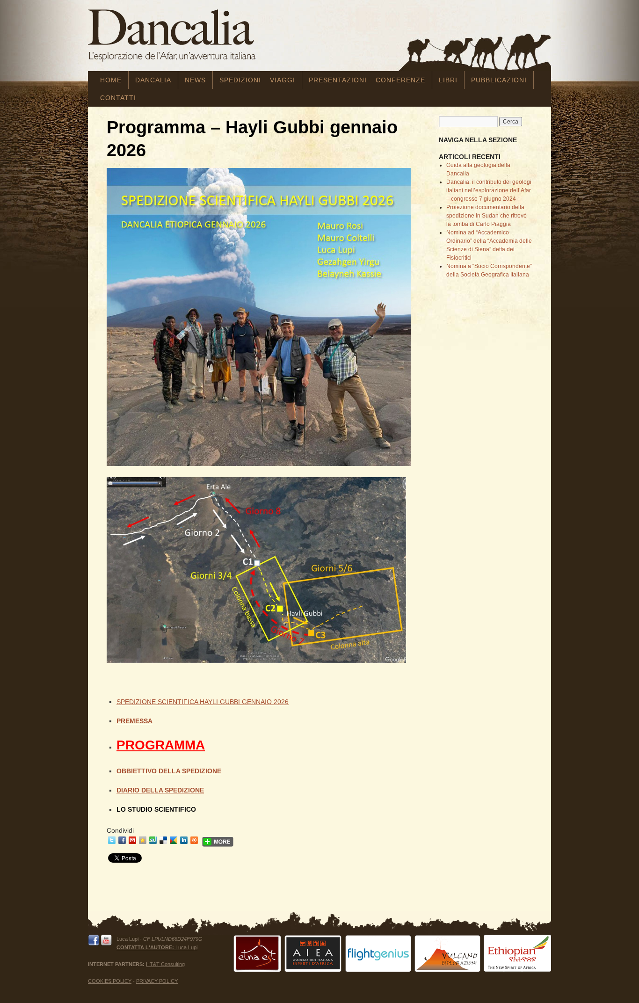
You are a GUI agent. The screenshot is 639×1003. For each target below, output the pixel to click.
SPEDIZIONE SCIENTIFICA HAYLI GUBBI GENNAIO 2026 (202, 701)
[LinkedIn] (184, 840)
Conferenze (400, 80)
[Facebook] (122, 840)
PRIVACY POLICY (157, 981)
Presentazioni (338, 80)
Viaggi (282, 80)
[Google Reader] (173, 840)
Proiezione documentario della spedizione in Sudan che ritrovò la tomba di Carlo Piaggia (486, 215)
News (195, 80)
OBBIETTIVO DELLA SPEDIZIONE (168, 771)
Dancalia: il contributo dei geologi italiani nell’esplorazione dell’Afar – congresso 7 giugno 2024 (488, 190)
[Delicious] (163, 840)
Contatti (118, 98)
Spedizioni (240, 80)
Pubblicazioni (499, 80)
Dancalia (153, 80)
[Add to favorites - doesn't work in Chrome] (142, 840)
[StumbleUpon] (153, 840)
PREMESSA (134, 721)
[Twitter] (112, 840)
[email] (132, 840)
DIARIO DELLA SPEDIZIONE (160, 790)
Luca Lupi (156, 947)
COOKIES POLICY (109, 981)
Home (111, 80)
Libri (448, 80)
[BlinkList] (194, 840)
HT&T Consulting (165, 964)
